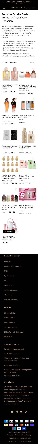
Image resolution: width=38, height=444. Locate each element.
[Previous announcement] (4, 2)
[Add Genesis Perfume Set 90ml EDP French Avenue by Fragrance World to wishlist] (16, 158)
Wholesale (8, 295)
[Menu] (4, 7)
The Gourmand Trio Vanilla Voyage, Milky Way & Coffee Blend (27, 86)
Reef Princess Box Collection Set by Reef (9, 237)
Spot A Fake (9, 276)
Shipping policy (13, 441)
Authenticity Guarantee (13, 266)
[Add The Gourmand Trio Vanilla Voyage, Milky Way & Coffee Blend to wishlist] (33, 68)
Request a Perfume (11, 300)
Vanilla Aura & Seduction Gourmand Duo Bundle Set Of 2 (10, 117)
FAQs (6, 271)
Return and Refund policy (23, 435)
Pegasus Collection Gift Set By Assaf (26, 116)
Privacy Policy (9, 322)
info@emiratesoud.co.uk (14, 349)
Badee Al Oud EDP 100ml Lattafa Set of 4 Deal (10, 206)
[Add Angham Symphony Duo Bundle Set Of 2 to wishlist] (16, 68)
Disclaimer (8, 337)
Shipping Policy (10, 313)
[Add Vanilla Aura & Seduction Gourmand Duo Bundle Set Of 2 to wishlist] (16, 99)
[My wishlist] (29, 7)
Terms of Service (10, 327)
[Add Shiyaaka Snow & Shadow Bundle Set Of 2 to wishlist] (16, 130)
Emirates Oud (18, 432)
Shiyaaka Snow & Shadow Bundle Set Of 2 (10, 147)
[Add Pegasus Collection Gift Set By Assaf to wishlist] (33, 99)
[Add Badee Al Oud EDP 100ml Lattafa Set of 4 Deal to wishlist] (16, 189)
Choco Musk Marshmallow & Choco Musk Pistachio (26, 176)
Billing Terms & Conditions (14, 332)
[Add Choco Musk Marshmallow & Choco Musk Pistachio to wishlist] (33, 158)
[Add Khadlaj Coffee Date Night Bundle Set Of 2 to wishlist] (33, 130)
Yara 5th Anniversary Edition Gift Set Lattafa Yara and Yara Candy (26, 207)
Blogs (6, 280)
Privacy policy (14, 438)
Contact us (8, 285)
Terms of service (25, 438)
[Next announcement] (34, 2)
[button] (25, 7)
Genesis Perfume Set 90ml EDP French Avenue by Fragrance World (10, 176)
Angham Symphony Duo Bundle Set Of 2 (9, 86)
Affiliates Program (11, 290)
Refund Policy (9, 318)
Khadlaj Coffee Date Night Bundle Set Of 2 (27, 147)
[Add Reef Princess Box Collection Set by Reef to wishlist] (16, 220)
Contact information (26, 441)
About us (7, 261)
